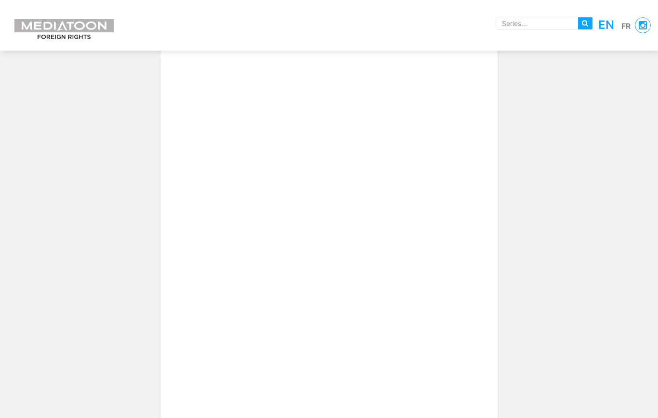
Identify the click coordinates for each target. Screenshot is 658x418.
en (606, 25)
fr (626, 26)
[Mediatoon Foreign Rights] (64, 24)
